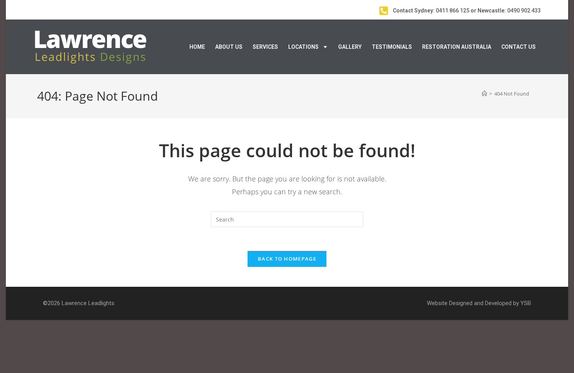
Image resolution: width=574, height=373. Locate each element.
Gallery (350, 47)
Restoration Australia (456, 47)
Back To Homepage (287, 258)
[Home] (484, 93)
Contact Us (518, 47)
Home (197, 47)
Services (265, 47)
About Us (228, 47)
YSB (526, 303)
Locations (303, 47)
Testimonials (392, 47)
